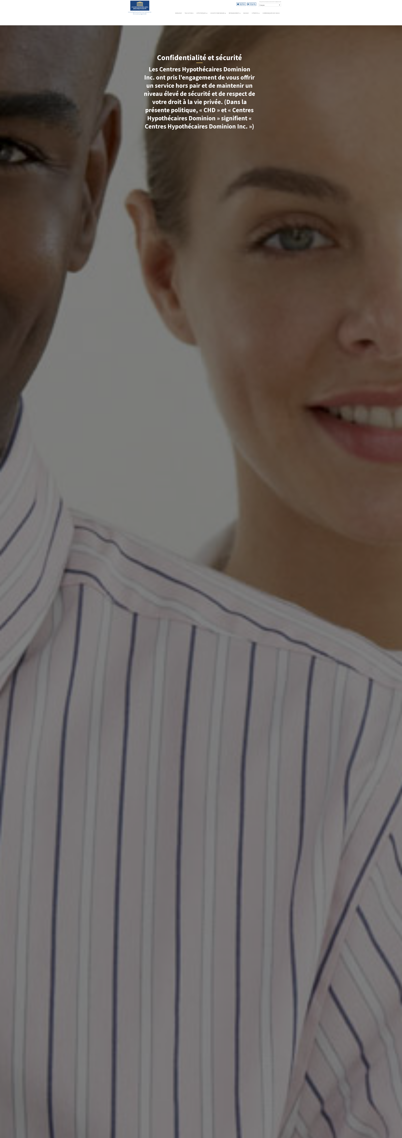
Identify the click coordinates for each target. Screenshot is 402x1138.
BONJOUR (178, 13)
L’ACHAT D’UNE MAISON (217, 13)
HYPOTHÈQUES (201, 13)
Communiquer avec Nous (271, 13)
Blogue (246, 13)
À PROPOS (255, 13)
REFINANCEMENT (234, 13)
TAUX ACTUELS (189, 13)
